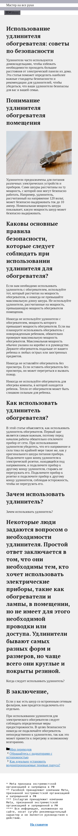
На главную (39, 824)
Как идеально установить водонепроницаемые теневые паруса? (33, 763)
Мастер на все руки (20, 5)
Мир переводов (21, 749)
